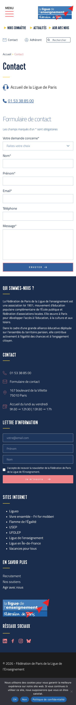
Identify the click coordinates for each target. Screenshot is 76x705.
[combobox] (38, 146)
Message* (10, 225)
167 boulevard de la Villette (28, 390)
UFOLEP (15, 532)
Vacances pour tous (23, 548)
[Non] (71, 691)
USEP (13, 527)
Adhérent (36, 40)
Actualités (39, 28)
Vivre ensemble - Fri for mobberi (31, 516)
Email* (7, 190)
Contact (13, 40)
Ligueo (14, 511)
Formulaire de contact (25, 381)
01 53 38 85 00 (20, 372)
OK (15, 699)
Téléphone (10, 208)
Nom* (7, 155)
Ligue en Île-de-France (25, 543)
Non (24, 699)
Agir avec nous (60, 28)
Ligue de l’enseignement (26, 537)
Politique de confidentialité (49, 699)
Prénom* (9, 173)
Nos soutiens (11, 581)
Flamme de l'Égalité (22, 521)
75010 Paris (18, 395)
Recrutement (12, 575)
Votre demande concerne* (21, 138)
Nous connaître (16, 28)
